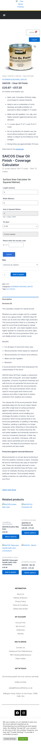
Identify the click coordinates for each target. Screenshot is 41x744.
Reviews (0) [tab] (7, 303)
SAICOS (11, 76)
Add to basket (18, 274)
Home (4, 76)
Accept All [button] (23, 739)
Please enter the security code (14, 241)
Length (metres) (9, 188)
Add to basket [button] (10, 572)
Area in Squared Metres (12, 209)
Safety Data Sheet (9, 490)
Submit (9, 254)
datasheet (20, 149)
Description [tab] (7, 299)
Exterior (12, 289)
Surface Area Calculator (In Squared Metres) (17, 181)
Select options (11, 537)
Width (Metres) (8, 199)
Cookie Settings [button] (9, 739)
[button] (4, 15)
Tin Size (6, 222)
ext (7, 289)
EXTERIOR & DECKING (11, 80)
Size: (4, 260)
